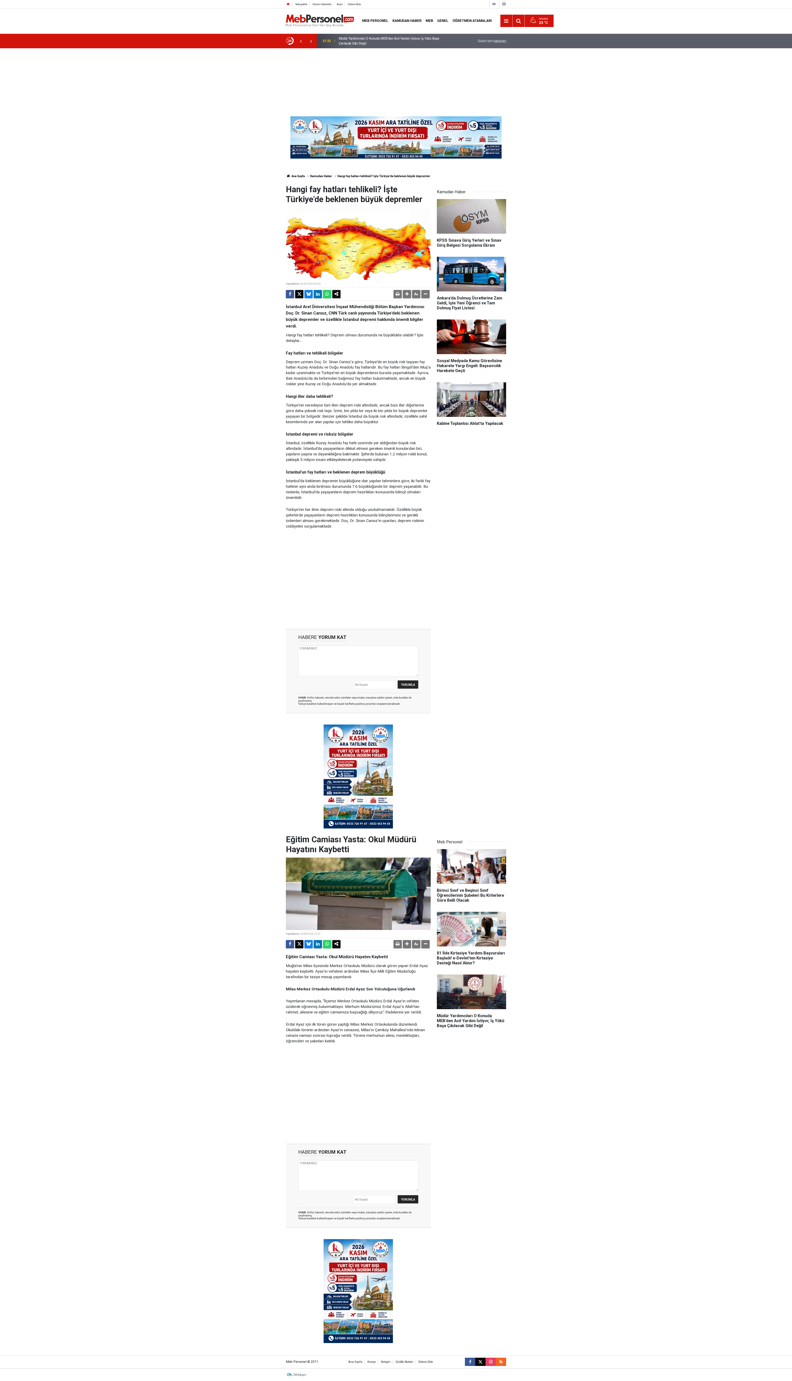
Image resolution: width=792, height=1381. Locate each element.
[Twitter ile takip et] (480, 1362)
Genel (442, 21)
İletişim (385, 1362)
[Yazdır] (398, 294)
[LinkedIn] (318, 294)
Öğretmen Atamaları (472, 21)
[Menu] (506, 21)
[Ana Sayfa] (288, 4)
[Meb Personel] (320, 20)
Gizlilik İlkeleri (404, 1362)
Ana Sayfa (298, 176)
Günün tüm (492, 41)
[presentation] (301, 41)
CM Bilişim (299, 1374)
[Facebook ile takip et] (470, 1362)
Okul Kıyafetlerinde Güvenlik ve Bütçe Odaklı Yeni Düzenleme (383, 41)
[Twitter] (299, 294)
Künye (372, 1362)
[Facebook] (290, 294)
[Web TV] (494, 4)
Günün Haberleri (321, 4)
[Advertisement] (396, 79)
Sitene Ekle (354, 4)
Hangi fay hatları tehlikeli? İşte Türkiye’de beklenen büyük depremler (383, 176)
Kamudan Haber (407, 21)
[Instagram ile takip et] (491, 1362)
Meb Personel (375, 21)
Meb (429, 21)
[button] (407, 294)
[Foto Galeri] (504, 4)
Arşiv (340, 4)
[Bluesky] (308, 294)
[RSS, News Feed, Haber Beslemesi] (501, 1362)
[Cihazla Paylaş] (336, 294)
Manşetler (301, 4)
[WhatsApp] (327, 294)
